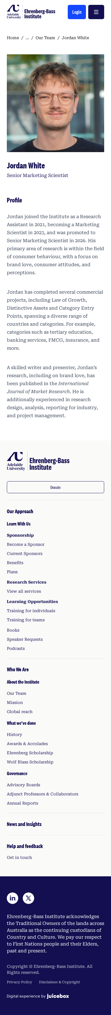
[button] (77, 12)
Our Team (45, 37)
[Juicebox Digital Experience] (38, 996)
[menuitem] (55, 579)
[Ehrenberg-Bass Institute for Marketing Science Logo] (31, 12)
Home (13, 37)
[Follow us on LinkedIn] (12, 898)
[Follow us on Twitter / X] (28, 898)
